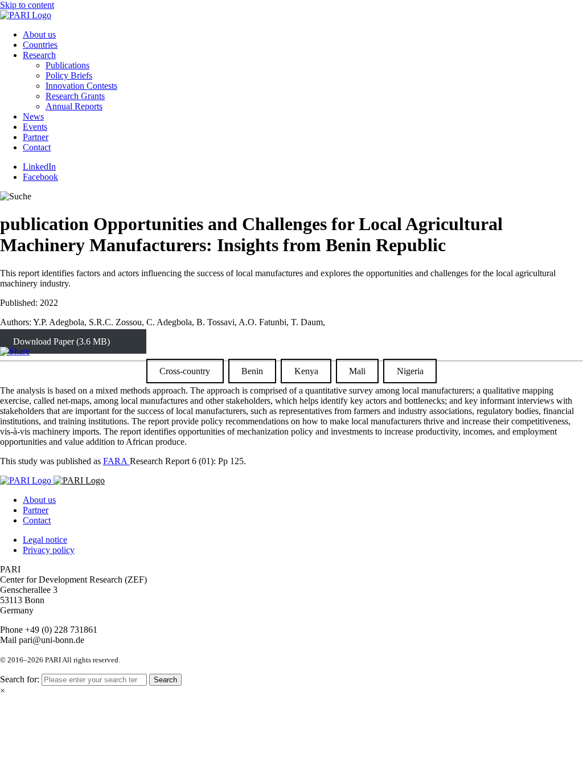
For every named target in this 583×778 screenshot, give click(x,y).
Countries (40, 45)
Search (165, 679)
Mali (357, 371)
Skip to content (27, 5)
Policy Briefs (69, 75)
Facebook (40, 177)
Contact (37, 147)
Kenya (306, 371)
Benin (252, 371)
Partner (35, 137)
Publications (67, 65)
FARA (116, 461)
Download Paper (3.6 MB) (61, 341)
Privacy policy (49, 550)
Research (39, 55)
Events (35, 127)
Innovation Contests (81, 86)
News (33, 116)
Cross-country (184, 371)
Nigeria (410, 371)
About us (39, 34)
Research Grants (75, 96)
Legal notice (45, 539)
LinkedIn (39, 166)
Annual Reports (74, 106)
